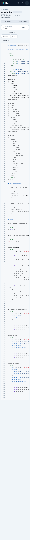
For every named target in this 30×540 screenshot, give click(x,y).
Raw (15, 36)
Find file (6, 36)
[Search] (22, 3)
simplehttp (6, 12)
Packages (5, 9)
